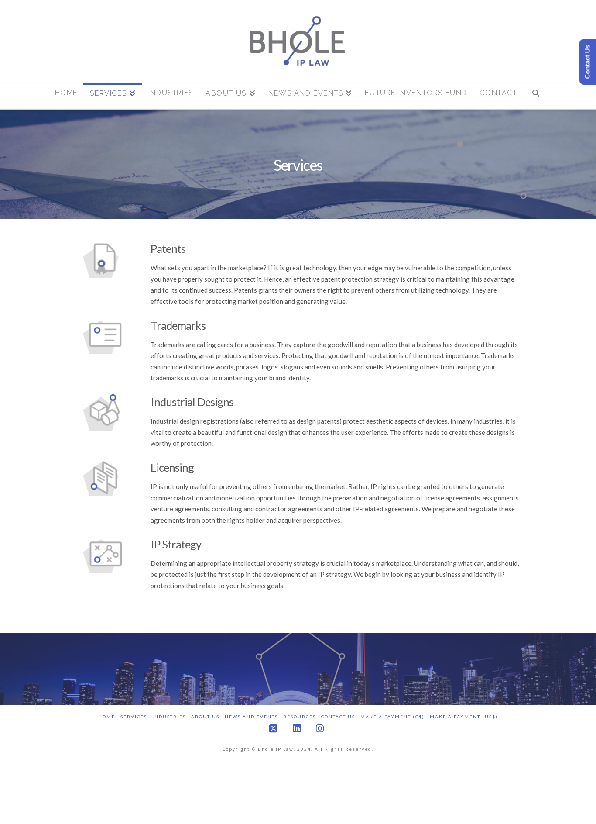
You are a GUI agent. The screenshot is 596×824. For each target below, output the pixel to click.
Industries (169, 716)
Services (133, 716)
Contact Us (338, 716)
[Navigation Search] (535, 96)
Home (106, 716)
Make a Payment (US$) (464, 716)
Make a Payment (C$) (392, 716)
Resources (299, 716)
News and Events (251, 716)
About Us (205, 716)
